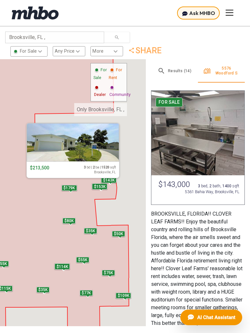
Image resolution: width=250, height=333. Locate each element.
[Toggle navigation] (229, 13)
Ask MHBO (201, 13)
